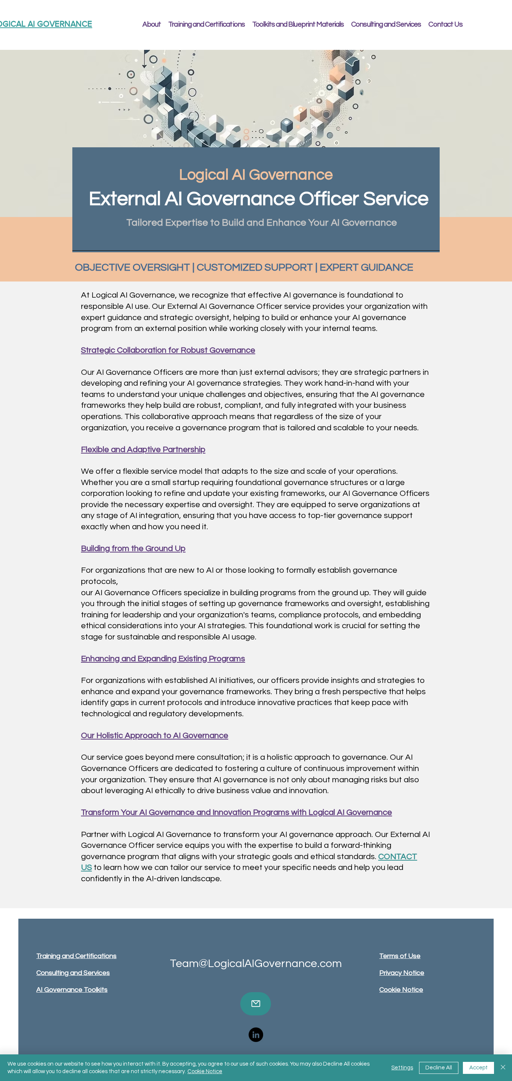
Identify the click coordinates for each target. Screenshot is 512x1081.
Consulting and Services (73, 972)
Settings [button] (402, 1068)
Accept (478, 1068)
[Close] (503, 1067)
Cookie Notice (204, 1071)
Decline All (438, 1068)
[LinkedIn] (256, 1034)
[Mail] (255, 1003)
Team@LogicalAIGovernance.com (256, 963)
